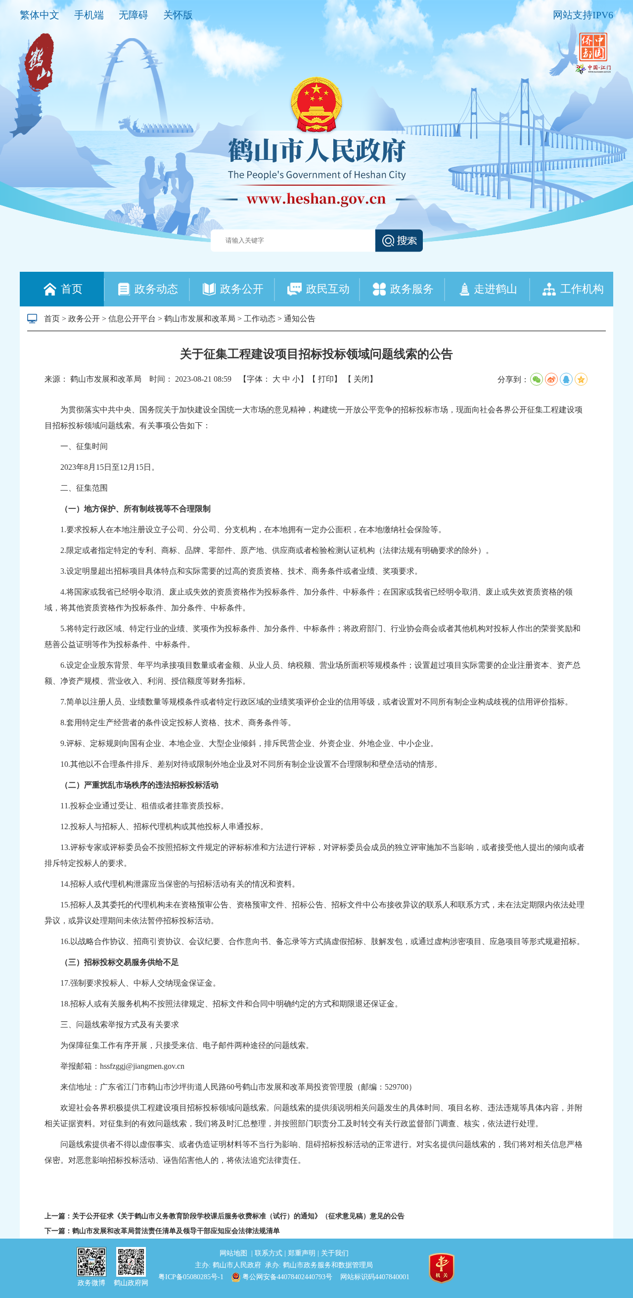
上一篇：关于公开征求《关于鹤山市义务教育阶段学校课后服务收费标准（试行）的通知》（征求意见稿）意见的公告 (225, 1216)
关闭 (361, 379)
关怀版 (178, 14)
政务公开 (84, 318)
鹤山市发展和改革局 (199, 318)
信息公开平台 (132, 318)
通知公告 (300, 318)
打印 (326, 379)
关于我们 (335, 1253)
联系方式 (269, 1253)
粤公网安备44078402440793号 (286, 1277)
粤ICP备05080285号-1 (191, 1277)
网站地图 (234, 1253)
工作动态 (259, 318)
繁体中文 (39, 14)
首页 (52, 318)
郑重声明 (302, 1253)
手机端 (89, 14)
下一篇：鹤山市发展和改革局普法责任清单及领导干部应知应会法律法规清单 (162, 1231)
